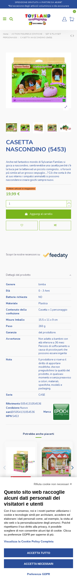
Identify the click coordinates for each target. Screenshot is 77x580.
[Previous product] (71, 35)
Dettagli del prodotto (18, 275)
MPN (9, 416)
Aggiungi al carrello (41, 214)
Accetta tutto (38, 552)
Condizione (13, 408)
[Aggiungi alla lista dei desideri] (22, 225)
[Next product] (73, 35)
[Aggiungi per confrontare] (55, 225)
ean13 (10, 412)
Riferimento (13, 404)
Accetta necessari (38, 563)
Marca (47, 412)
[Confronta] (32, 455)
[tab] (38, 275)
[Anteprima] (32, 462)
